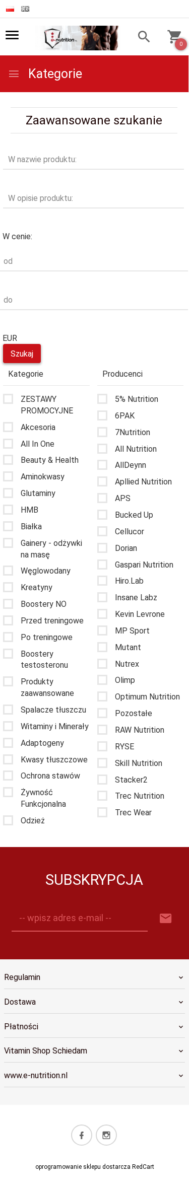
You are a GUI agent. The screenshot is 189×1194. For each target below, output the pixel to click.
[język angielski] (25, 9)
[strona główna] (78, 37)
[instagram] (106, 1135)
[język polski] (10, 9)
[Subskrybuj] (166, 918)
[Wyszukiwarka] (140, 38)
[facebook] (81, 1135)
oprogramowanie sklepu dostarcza (83, 1166)
